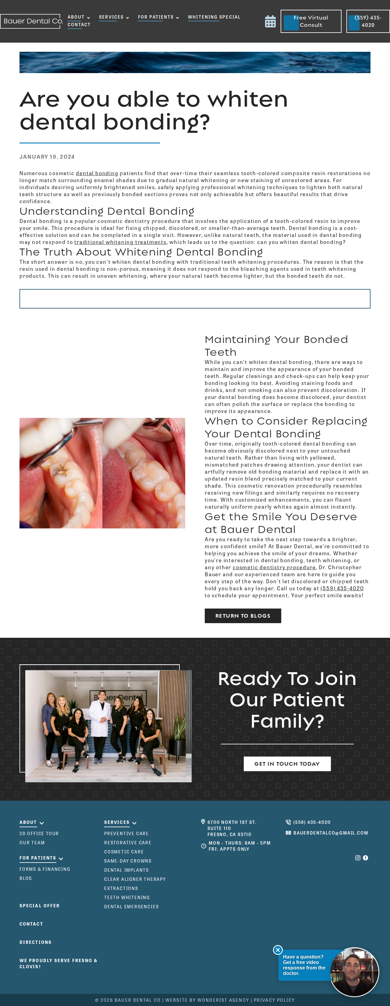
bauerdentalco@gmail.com (330, 833)
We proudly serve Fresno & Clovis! (59, 963)
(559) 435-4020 (342, 588)
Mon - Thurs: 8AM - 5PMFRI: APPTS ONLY (240, 846)
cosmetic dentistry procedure (274, 567)
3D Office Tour (39, 833)
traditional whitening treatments (120, 241)
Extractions (121, 888)
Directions (36, 942)
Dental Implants (126, 870)
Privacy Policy (274, 1000)
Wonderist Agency (223, 1000)
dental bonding (97, 173)
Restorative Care (128, 842)
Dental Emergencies (131, 906)
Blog (26, 878)
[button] (79, 17)
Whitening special (214, 17)
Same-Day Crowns (128, 861)
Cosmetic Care (124, 852)
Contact (79, 24)
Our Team (32, 842)
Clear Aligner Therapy (135, 879)
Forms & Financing (45, 869)
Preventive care (126, 833)
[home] (31, 21)
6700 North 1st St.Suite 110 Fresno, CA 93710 (232, 828)
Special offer (40, 905)
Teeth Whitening (127, 897)
